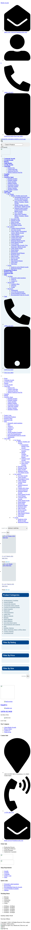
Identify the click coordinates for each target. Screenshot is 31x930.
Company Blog (15, 284)
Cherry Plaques (15, 234)
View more (7, 192)
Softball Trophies (12, 183)
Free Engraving (8, 612)
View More (7, 438)
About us (13, 279)
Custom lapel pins (12, 169)
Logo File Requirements (17, 292)
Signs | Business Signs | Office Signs (15, 630)
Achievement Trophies (11, 600)
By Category (11, 226)
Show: (4, 532)
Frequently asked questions (18, 278)
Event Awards (8, 609)
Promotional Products (10, 270)
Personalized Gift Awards (12, 625)
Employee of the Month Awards (19, 267)
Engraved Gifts (8, 273)
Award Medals (8, 602)
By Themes (11, 194)
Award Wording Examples (18, 293)
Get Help (10, 276)
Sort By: (5, 528)
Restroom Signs (15, 254)
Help (5, 274)
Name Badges (22, 502)
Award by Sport (9, 177)
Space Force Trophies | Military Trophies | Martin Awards (21, 216)
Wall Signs (14, 264)
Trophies (6, 394)
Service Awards (15, 257)
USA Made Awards (16, 225)
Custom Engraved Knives (18, 228)
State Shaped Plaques (17, 261)
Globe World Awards (17, 248)
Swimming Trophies (13, 185)
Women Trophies (12, 188)
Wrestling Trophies (13, 189)
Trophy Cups (8, 191)
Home (5, 378)
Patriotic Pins (11, 168)
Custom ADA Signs (16, 237)
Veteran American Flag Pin (15, 172)
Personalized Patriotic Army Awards (25, 446)
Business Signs (8, 271)
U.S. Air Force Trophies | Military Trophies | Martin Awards (21, 202)
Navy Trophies (18, 212)
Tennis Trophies (12, 182)
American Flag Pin (13, 171)
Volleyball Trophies (13, 186)
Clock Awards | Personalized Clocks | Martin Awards (19, 232)
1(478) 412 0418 (6, 711)
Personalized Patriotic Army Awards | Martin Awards (22, 198)
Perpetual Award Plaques (18, 253)
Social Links (11, 282)
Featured (7, 611)
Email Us (4, 705)
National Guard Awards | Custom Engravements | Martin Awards (21, 209)
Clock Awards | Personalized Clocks (23, 478)
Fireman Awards (15, 220)
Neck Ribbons (8, 621)
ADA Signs (14, 262)
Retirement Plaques (16, 268)
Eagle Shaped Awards (17, 242)
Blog (9, 424)
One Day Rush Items (10, 623)
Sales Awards (14, 256)
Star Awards (14, 259)
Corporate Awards (9, 158)
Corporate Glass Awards (11, 606)
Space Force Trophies (24, 464)
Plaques (6, 161)
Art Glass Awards (16, 230)
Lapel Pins (7, 386)
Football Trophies (12, 180)
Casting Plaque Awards (17, 236)
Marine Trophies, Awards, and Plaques (24, 455)
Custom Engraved (16, 239)
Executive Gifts (15, 219)
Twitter (13, 287)
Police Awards (15, 222)
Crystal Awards (8, 160)
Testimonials (14, 290)
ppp (5, 626)
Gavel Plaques (15, 243)
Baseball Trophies (12, 178)
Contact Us (14, 281)
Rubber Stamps (9, 628)
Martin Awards (5, 3)
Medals (6, 175)
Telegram (13, 285)
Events (9, 265)
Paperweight (14, 251)
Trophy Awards (9, 631)
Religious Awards (16, 223)
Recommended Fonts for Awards (20, 295)
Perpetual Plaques (23, 505)
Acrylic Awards (8, 164)
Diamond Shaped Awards (18, 240)
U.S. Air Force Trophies (25, 450)
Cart (5, 296)
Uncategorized (8, 633)
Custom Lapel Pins (13, 389)
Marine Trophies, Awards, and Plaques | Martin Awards (22, 205)
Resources (10, 288)
